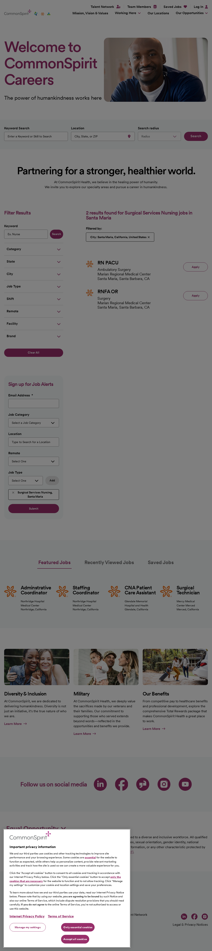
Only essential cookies (77, 927)
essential (90, 857)
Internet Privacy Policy (27, 916)
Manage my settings (27, 927)
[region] (66, 888)
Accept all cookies (75, 939)
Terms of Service (61, 916)
